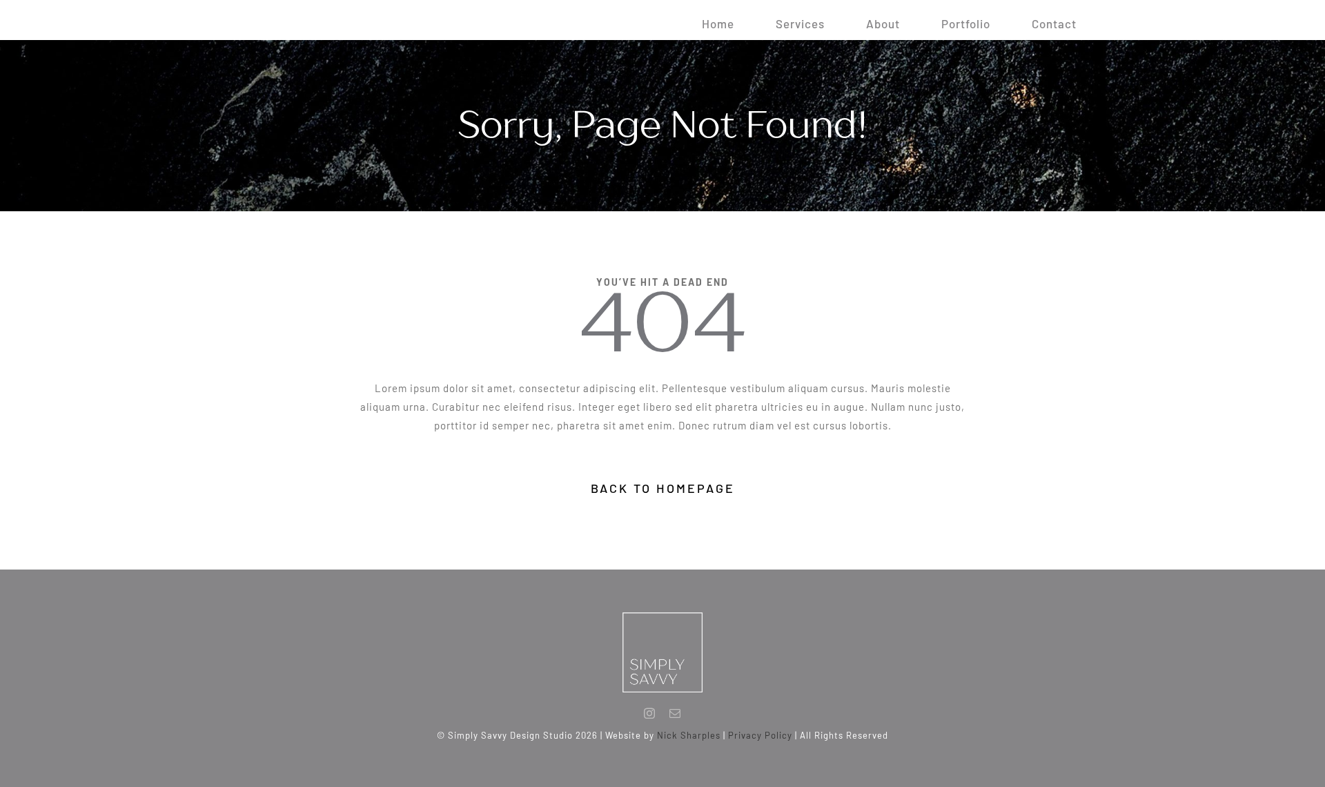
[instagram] (650, 713)
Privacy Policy (760, 735)
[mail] (675, 713)
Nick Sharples (688, 735)
